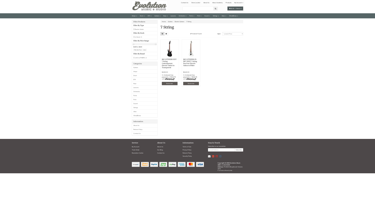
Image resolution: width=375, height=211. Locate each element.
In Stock (138, 37)
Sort (218, 34)
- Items (236, 8)
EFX (149, 16)
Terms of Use (187, 147)
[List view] (166, 33)
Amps (134, 16)
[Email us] (209, 156)
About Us (206, 3)
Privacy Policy (187, 150)
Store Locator (195, 3)
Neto (231, 170)
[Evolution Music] (149, 5)
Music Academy (217, 3)
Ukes (223, 16)
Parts (191, 16)
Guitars (156, 16)
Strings (215, 16)
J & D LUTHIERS (141, 58)
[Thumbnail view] (162, 33)
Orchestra (182, 16)
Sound (206, 16)
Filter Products (139, 22)
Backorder (169, 83)
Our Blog (160, 150)
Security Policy (187, 156)
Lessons (173, 16)
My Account (238, 3)
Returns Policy (137, 129)
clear (144, 50)
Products (228, 3)
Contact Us (184, 3)
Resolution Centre (137, 153)
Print (198, 16)
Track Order (135, 150)
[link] (213, 156)
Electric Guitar (139, 29)
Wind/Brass (233, 16)
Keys (165, 16)
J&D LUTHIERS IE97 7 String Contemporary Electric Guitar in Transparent (169, 63)
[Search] (215, 9)
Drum (142, 16)
